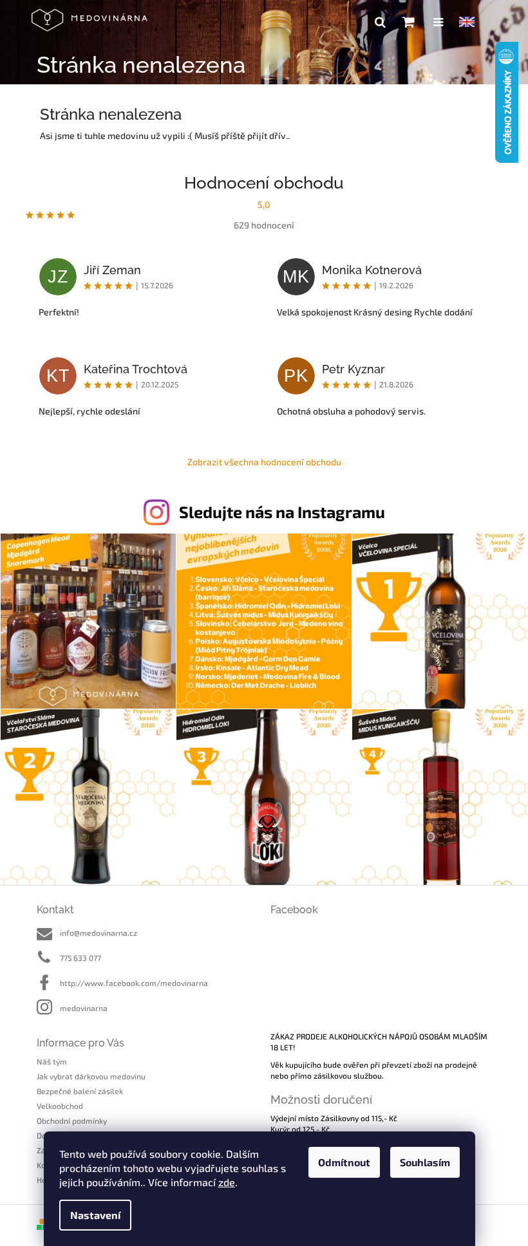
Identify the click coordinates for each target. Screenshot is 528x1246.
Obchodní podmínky (72, 1120)
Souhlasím (425, 1162)
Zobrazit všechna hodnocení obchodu (264, 461)
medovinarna (84, 1007)
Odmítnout (344, 1162)
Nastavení (95, 1215)
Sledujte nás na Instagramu (282, 511)
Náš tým (52, 1061)
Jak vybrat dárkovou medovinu (91, 1076)
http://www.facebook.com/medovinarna (134, 982)
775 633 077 (80, 957)
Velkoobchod (60, 1105)
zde (226, 1182)
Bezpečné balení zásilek (80, 1090)
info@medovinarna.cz (98, 932)
